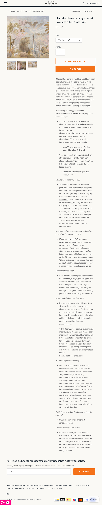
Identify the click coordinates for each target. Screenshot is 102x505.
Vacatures (30, 488)
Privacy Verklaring (34, 485)
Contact (50, 488)
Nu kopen (75, 69)
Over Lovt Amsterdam (15, 488)
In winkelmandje (75, 61)
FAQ (70, 485)
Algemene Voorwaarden (16, 485)
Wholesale (40, 488)
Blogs (77, 485)
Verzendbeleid (61, 485)
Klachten (59, 488)
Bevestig (84, 471)
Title (57, 35)
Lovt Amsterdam (19, 500)
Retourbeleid (48, 485)
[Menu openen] (5, 3)
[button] (43, 37)
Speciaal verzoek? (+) (68, 427)
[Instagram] (8, 494)
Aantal (58, 47)
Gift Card (85, 485)
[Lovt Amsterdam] (51, 3)
